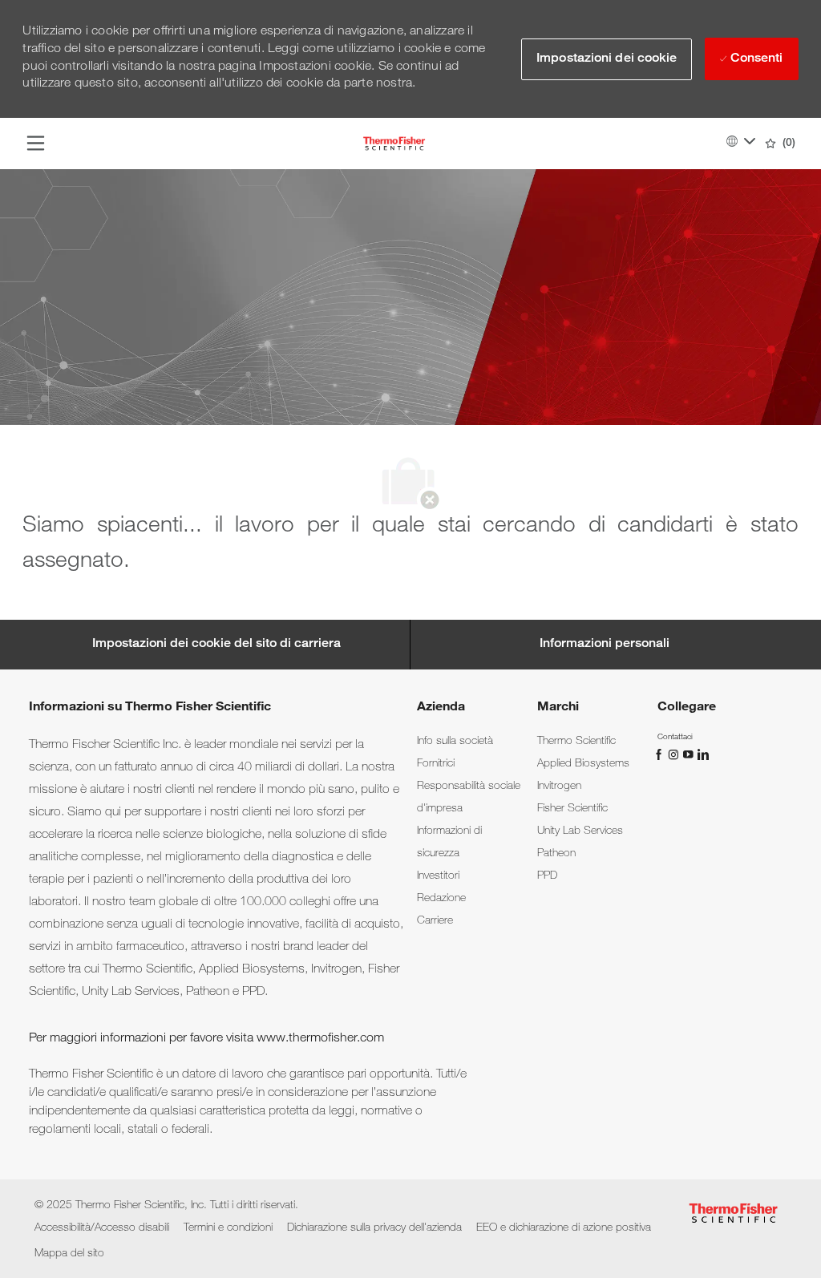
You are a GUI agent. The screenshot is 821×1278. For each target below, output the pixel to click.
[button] (606, 59)
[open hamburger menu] (36, 143)
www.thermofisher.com (320, 1039)
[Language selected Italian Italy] (740, 141)
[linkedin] (702, 754)
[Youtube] (689, 754)
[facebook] (660, 754)
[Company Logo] (394, 144)
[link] (455, 741)
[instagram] (675, 754)
